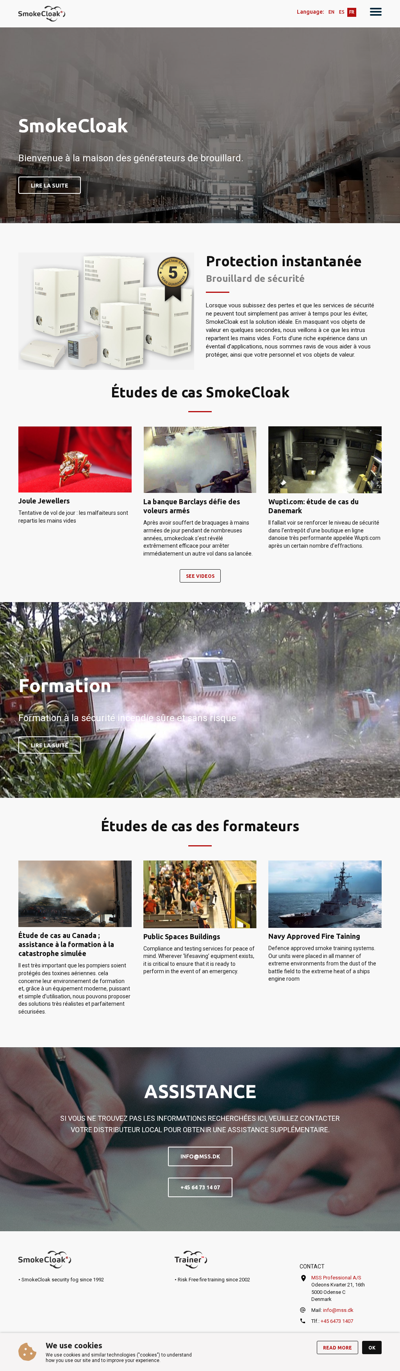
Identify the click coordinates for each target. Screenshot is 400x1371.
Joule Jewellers (44, 501)
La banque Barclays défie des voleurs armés (191, 506)
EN (331, 11)
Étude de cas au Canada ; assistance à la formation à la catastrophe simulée (66, 944)
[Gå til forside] (41, 13)
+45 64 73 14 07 (200, 1187)
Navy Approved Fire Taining (314, 936)
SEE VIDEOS (200, 576)
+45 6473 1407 (337, 1321)
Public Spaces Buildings (181, 936)
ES (342, 11)
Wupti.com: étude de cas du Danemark (313, 506)
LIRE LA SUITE (49, 185)
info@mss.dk (200, 1156)
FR (351, 11)
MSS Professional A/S (336, 1278)
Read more (337, 1347)
